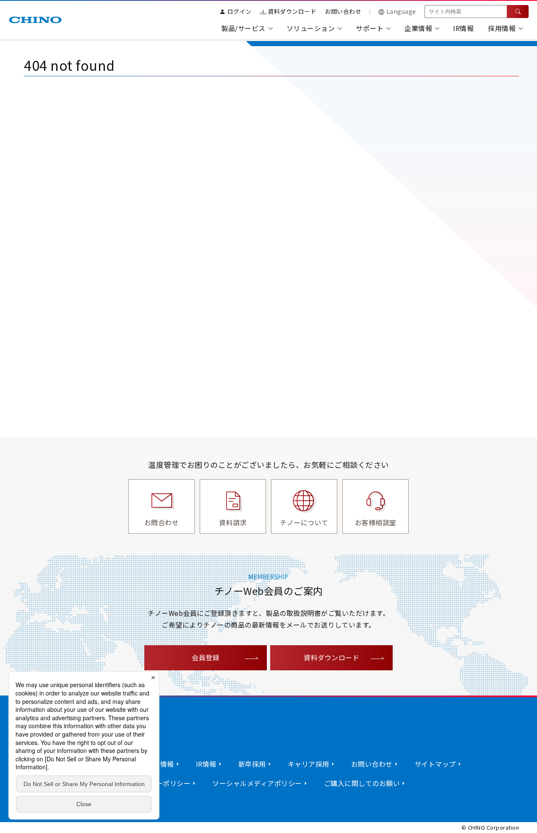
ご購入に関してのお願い (362, 783)
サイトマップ (435, 764)
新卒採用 (252, 764)
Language (401, 11)
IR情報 (463, 28)
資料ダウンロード (292, 11)
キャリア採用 (308, 764)
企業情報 (160, 764)
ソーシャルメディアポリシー (257, 783)
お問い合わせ (343, 11)
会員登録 (205, 657)
